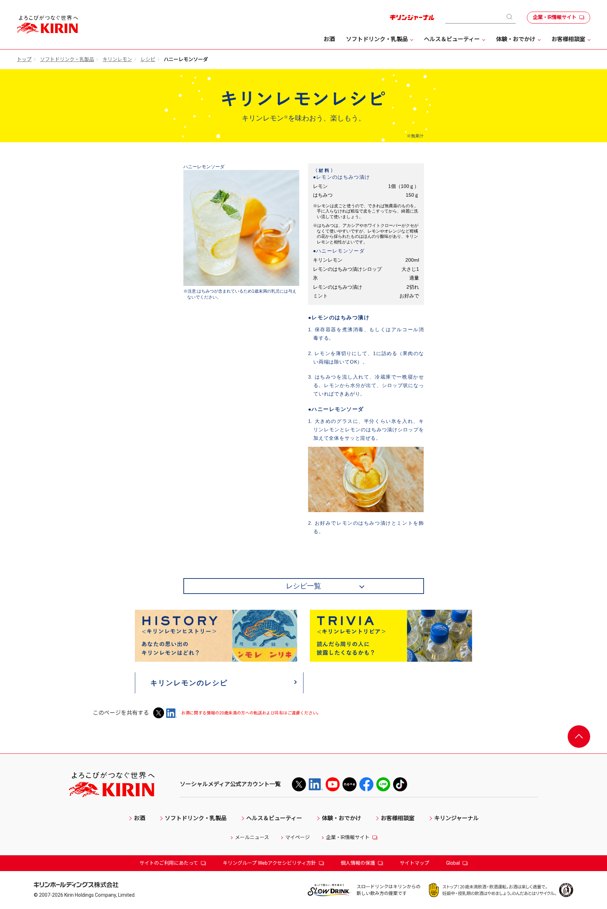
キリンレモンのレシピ (189, 683)
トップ (24, 59)
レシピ (148, 59)
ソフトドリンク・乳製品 (67, 59)
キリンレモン (117, 59)
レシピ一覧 (303, 586)
